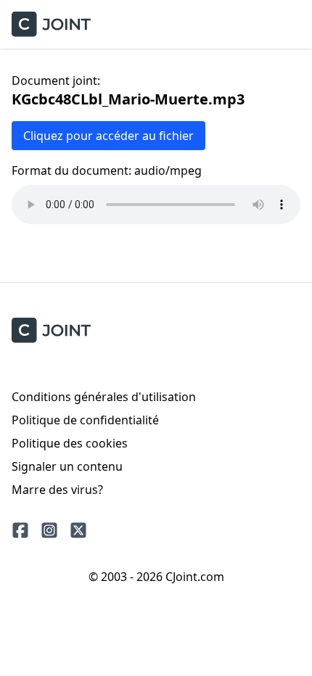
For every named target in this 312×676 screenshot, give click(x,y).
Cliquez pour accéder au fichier (108, 136)
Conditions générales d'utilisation (104, 397)
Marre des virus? (57, 490)
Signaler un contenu (67, 466)
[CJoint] (51, 330)
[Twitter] (78, 530)
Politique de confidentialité (85, 420)
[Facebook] (20, 530)
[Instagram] (49, 530)
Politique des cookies (70, 443)
